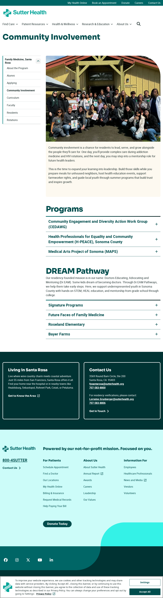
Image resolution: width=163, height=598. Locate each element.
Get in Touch (97, 411)
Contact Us (154, 3)
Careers (139, 3)
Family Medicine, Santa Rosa (18, 61)
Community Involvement (21, 90)
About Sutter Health (94, 467)
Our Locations (51, 480)
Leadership (89, 493)
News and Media (136, 480)
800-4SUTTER (15, 460)
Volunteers (130, 493)
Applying (12, 83)
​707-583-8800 (97, 387)
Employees (130, 467)
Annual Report (93, 473)
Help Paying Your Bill (54, 506)
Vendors (128, 486)
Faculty (11, 105)
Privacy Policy (46, 593)
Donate (125, 3)
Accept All (144, 591)
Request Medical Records (57, 499)
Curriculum (13, 97)
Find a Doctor (50, 473)
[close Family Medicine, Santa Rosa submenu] (38, 61)
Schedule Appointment (55, 467)
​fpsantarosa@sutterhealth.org (106, 384)
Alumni (11, 75)
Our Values (89, 499)
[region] (81, 587)
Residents (12, 112)
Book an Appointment (104, 3)
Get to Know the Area (22, 395)
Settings (144, 582)
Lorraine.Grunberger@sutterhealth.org (111, 399)
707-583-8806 (97, 403)
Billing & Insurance (53, 493)
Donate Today (57, 524)
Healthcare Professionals (138, 473)
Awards (87, 480)
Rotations (12, 120)
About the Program (17, 68)
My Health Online (77, 3)
